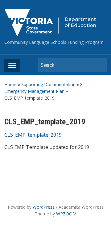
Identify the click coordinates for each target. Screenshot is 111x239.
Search (99, 65)
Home (10, 84)
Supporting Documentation (48, 84)
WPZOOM (66, 214)
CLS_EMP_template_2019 (33, 134)
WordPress (44, 207)
